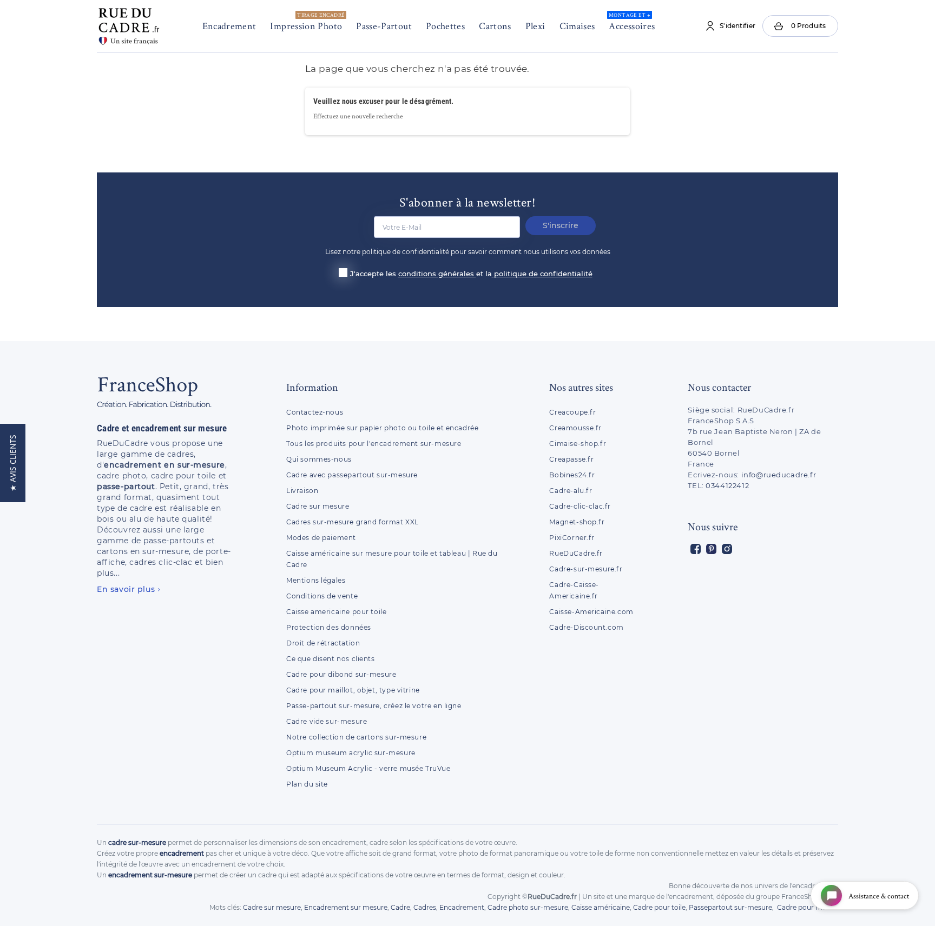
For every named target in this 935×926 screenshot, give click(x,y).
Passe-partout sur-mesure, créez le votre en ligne (374, 706)
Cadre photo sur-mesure (528, 907)
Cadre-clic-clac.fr (580, 506)
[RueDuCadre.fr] (129, 24)
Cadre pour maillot (807, 907)
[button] (12, 463)
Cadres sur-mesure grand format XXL (352, 522)
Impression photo (307, 21)
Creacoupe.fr (573, 412)
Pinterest (711, 549)
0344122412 (727, 485)
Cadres (424, 907)
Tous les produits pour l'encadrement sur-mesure (374, 443)
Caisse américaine (600, 907)
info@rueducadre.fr (779, 474)
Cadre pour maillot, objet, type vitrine (353, 690)
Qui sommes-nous (319, 459)
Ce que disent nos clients (330, 659)
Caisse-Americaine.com (591, 612)
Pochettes (445, 25)
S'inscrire (560, 225)
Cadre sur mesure (317, 506)
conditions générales (437, 273)
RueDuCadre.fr (576, 553)
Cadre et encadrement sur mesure (162, 428)
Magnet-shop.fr (576, 522)
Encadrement (229, 25)
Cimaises (577, 25)
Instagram (727, 549)
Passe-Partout (384, 25)
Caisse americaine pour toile (336, 612)
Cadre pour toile (659, 907)
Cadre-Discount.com (586, 627)
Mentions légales (315, 580)
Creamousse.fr (575, 428)
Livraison (302, 491)
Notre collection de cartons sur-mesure (356, 737)
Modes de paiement (321, 538)
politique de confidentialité (543, 273)
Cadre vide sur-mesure (326, 721)
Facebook (695, 549)
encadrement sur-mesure (150, 875)
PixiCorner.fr (572, 538)
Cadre (400, 907)
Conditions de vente (322, 596)
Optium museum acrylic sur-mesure (351, 753)
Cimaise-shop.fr (577, 443)
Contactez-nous (314, 412)
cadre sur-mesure (137, 842)
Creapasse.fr (571, 459)
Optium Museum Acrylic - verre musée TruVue (368, 768)
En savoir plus (126, 589)
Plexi (535, 25)
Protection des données (328, 627)
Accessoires (632, 21)
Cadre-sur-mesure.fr (585, 569)
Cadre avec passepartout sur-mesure (352, 475)
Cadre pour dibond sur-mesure (341, 674)
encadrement (182, 853)
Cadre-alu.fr (570, 491)
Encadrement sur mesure (345, 907)
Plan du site (307, 784)
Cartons (495, 25)
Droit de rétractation (323, 643)
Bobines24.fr (572, 475)
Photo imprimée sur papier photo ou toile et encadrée (382, 428)
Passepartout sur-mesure (730, 907)
